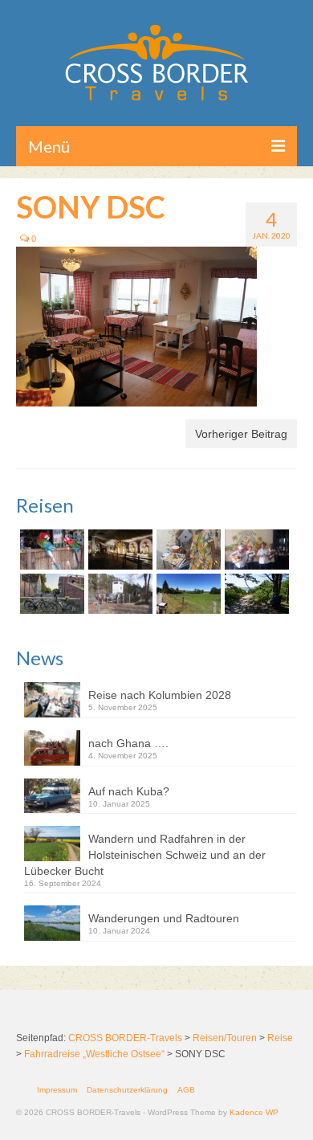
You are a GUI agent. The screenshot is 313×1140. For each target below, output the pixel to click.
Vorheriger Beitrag (241, 433)
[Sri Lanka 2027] (118, 549)
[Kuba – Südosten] (255, 549)
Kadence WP (254, 1112)
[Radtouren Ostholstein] (186, 594)
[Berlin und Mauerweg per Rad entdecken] (118, 594)
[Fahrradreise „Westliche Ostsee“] (255, 594)
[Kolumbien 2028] (50, 549)
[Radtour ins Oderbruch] (50, 594)
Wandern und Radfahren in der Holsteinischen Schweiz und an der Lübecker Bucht (145, 854)
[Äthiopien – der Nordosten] (186, 549)
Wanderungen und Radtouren (163, 918)
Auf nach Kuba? (128, 791)
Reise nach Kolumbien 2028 (159, 694)
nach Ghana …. (128, 743)
